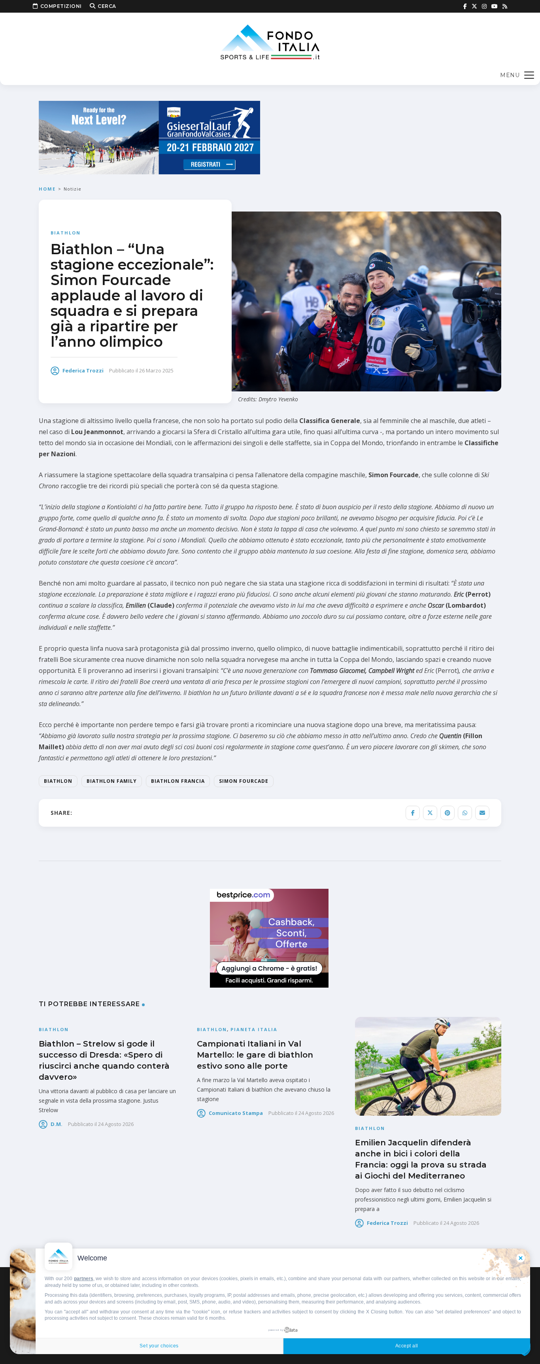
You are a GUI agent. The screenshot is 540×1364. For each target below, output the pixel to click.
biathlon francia (178, 781)
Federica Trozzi (83, 370)
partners (83, 1278)
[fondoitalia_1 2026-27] (149, 137)
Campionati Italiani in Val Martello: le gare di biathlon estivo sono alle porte (255, 1055)
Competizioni (61, 6)
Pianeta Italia (254, 1029)
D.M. (56, 1124)
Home (47, 189)
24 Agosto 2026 (116, 1124)
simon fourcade (243, 781)
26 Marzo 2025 (156, 370)
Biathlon (66, 233)
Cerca (107, 6)
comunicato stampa (236, 1113)
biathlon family (112, 781)
